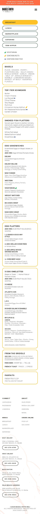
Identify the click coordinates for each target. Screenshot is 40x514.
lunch (8, 28)
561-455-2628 (10, 463)
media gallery (28, 405)
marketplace (11, 34)
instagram (6, 402)
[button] (36, 10)
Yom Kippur (10, 45)
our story (26, 402)
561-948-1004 (10, 479)
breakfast (10, 22)
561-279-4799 (10, 447)
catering (6, 432)
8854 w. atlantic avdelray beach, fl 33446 (12, 458)
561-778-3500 (10, 495)
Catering (9, 40)
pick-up (25, 421)
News (24, 412)
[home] (6, 10)
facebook (6, 405)
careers (25, 409)
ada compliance (20, 510)
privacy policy (29, 508)
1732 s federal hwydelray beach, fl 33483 (12, 442)
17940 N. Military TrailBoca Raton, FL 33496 (11, 473)
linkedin (6, 409)
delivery (25, 425)
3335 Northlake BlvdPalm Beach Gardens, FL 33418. (15, 489)
